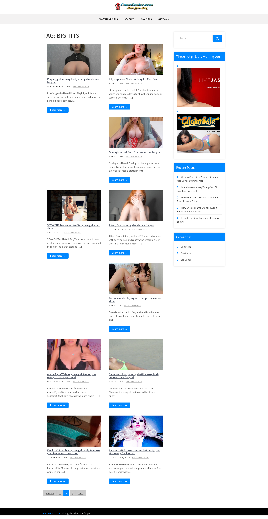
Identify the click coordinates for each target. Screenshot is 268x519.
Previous (50, 493)
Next (80, 493)
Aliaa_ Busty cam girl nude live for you (131, 225)
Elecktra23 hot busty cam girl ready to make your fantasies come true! (73, 452)
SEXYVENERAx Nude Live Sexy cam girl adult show (73, 226)
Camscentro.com (52, 513)
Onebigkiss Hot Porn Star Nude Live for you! (135, 152)
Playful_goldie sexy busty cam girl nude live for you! (73, 80)
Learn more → (57, 110)
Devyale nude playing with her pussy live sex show (135, 299)
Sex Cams (129, 19)
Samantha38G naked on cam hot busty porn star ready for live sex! (134, 452)
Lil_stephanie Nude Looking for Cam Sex (133, 79)
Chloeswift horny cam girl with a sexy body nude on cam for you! (134, 375)
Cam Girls (146, 19)
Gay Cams (163, 19)
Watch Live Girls (108, 19)
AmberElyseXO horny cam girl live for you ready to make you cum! (71, 375)
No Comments (81, 86)
